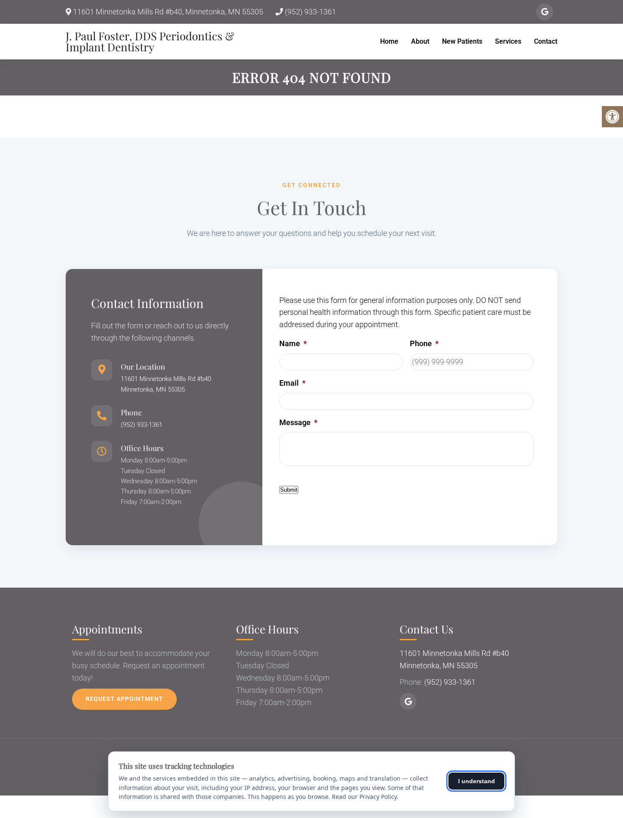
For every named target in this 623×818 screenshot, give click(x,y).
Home (389, 41)
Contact (545, 41)
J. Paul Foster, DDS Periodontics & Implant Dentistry (150, 42)
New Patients (462, 41)
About (420, 41)
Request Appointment (124, 698)
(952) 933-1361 (309, 12)
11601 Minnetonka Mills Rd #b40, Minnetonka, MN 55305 (167, 12)
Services (508, 41)
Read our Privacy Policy (364, 797)
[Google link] (544, 11)
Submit (289, 490)
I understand (476, 781)
